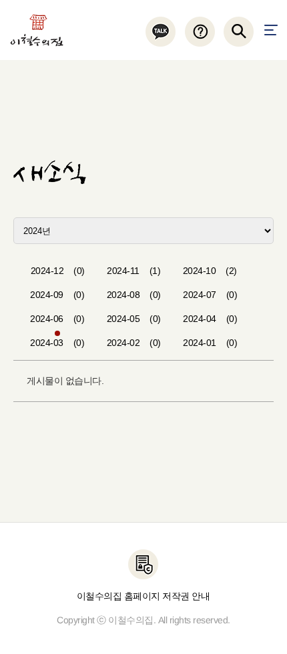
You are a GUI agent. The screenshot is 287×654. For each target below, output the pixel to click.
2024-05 (134, 318)
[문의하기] (199, 32)
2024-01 (210, 342)
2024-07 (210, 294)
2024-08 (134, 294)
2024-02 (134, 342)
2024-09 (57, 294)
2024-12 (58, 270)
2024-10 (210, 270)
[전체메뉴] (271, 30)
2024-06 (57, 318)
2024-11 (133, 270)
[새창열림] (161, 32)
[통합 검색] (239, 32)
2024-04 (210, 318)
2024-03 (57, 342)
